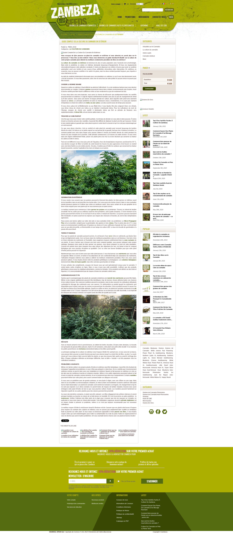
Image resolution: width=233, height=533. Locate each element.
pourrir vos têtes (120, 412)
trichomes (82, 349)
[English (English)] (161, 3)
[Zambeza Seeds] (48, 11)
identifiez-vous (71, 4)
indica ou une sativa (93, 103)
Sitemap (119, 517)
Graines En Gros (148, 403)
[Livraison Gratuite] (158, 109)
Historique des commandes (76, 503)
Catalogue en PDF (122, 521)
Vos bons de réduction (74, 507)
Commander (149, 89)
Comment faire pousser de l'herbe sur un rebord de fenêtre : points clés (151, 515)
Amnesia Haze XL (157, 367)
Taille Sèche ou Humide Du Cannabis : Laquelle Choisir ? (162, 175)
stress (71, 101)
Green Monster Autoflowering (162, 358)
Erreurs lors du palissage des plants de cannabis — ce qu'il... (163, 216)
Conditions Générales (123, 507)
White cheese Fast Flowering (162, 350)
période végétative (127, 400)
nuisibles (133, 375)
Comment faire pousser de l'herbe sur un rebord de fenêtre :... (162, 143)
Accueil (64, 34)
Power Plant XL (157, 363)
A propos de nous (122, 500)
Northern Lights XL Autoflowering (154, 355)
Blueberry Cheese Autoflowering (155, 360)
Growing (144, 25)
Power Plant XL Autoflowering (154, 353)
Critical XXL (78, 112)
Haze (159, 370)
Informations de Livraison (124, 503)
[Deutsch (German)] (168, 3)
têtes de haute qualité (78, 262)
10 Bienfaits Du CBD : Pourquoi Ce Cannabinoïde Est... (162, 299)
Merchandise (147, 401)
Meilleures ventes (97, 503)
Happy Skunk (166, 377)
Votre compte (115, 4)
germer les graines (97, 209)
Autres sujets (147, 53)
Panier (145, 68)
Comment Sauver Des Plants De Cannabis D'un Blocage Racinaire (163, 133)
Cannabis (146, 348)
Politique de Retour (122, 510)
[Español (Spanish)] (166, 3)
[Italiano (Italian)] (171, 3)
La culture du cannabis (80, 49)
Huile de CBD (161, 25)
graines (88, 89)
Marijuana (153, 348)
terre (110, 236)
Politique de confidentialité (125, 514)
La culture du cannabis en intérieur (73, 63)
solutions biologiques (129, 260)
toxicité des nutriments (115, 278)
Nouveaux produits (98, 500)
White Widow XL (155, 377)
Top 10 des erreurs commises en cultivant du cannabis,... (162, 278)
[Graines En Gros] (158, 100)
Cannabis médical (149, 56)
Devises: (133, 4)
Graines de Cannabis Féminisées (82, 25)
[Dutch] (173, 3)
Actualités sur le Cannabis (151, 46)
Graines (161, 348)
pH (135, 288)
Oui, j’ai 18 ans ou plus (128, 481)
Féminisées (156, 372)
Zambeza (164, 532)
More (144, 59)
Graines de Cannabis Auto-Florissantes (116, 25)
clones (111, 223)
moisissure (65, 398)
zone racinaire (129, 240)
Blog (73, 34)
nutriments (122, 254)
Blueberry (169, 353)
